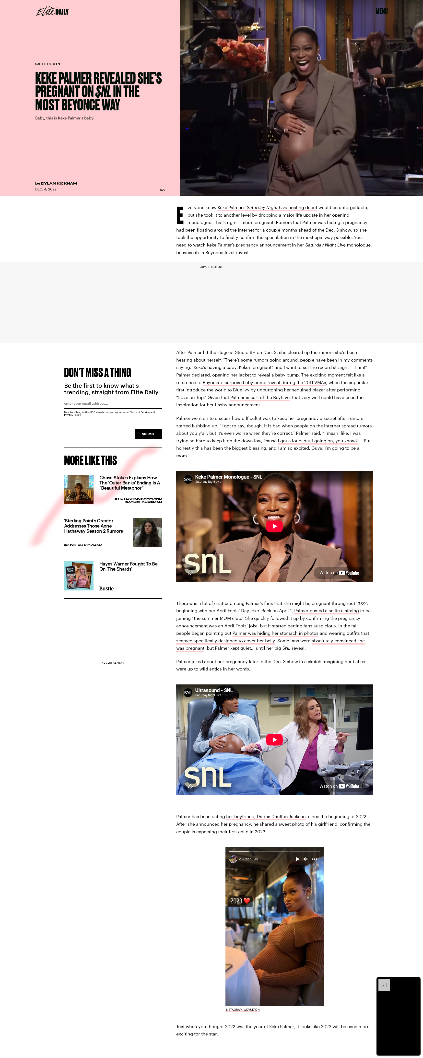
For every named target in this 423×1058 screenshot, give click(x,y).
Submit (148, 434)
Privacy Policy (72, 414)
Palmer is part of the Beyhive (260, 397)
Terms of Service (140, 412)
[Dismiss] (415, 982)
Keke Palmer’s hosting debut (267, 207)
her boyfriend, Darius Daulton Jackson (266, 816)
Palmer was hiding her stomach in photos (275, 633)
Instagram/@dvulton (242, 1009)
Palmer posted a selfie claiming (326, 610)
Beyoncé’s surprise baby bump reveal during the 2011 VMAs (264, 382)
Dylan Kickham (59, 183)
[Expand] (382, 982)
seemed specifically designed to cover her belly (225, 640)
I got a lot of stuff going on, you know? (318, 440)
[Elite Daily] (52, 11)
